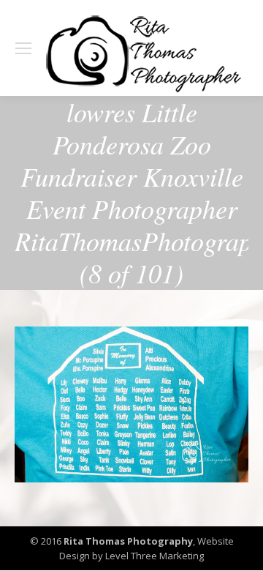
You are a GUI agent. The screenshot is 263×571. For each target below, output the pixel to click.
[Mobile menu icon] (23, 48)
